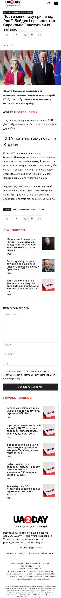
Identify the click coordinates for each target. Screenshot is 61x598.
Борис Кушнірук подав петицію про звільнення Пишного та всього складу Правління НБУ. (23, 265)
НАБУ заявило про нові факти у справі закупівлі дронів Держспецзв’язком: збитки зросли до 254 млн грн (23, 286)
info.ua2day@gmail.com (30, 547)
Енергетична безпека (22, 12)
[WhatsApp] (39, 34)
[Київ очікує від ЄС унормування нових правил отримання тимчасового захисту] (49, 490)
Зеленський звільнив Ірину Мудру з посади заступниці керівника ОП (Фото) (23, 410)
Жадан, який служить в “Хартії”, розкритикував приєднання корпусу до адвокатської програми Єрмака (21, 244)
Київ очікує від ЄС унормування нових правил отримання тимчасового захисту (23, 490)
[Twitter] (24, 34)
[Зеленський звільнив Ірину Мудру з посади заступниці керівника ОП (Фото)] (49, 412)
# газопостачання (27, 209)
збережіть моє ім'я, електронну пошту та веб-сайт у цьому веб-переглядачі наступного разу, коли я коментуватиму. (29, 375)
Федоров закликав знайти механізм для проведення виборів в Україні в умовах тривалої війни (22, 448)
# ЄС (14, 209)
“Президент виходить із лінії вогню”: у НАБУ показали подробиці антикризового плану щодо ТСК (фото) (24, 429)
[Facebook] (17, 34)
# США (41, 209)
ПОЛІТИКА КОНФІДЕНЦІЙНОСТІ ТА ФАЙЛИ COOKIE (30, 553)
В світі (7, 12)
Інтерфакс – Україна (25, 111)
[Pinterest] (31, 34)
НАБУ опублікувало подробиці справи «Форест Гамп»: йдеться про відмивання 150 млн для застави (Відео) (23, 469)
